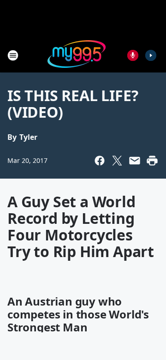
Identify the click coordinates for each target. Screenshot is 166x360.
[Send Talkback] (132, 55)
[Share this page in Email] (134, 160)
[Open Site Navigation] (12, 55)
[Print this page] (152, 160)
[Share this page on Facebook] (99, 160)
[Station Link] (76, 55)
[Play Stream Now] (150, 55)
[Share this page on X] (117, 160)
